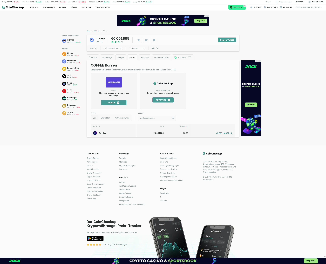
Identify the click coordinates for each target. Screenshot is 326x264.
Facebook (164, 193)
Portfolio (122, 158)
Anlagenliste (124, 201)
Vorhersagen (92, 162)
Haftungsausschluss (168, 176)
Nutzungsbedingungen (169, 165)
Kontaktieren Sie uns (168, 158)
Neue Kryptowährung (96, 184)
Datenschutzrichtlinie (169, 169)
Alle (94, 118)
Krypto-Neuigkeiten (95, 191)
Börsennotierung (126, 197)
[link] (105, 31)
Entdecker (134, 48)
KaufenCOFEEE (227, 40)
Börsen (90, 165)
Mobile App (91, 199)
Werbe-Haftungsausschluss (172, 180)
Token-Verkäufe (94, 188)
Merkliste (123, 162)
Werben (122, 182)
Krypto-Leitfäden (94, 195)
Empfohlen (105, 118)
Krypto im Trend (93, 180)
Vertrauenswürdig (121, 118)
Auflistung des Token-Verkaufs (132, 204)
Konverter (123, 169)
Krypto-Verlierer (93, 176)
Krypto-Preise (93, 158)
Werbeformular (125, 193)
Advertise (161, 100)
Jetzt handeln (224, 133)
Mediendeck (124, 189)
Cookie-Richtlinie (167, 173)
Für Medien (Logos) (127, 186)
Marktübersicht (93, 169)
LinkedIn (163, 201)
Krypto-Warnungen (127, 165)
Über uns (164, 162)
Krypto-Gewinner (94, 173)
